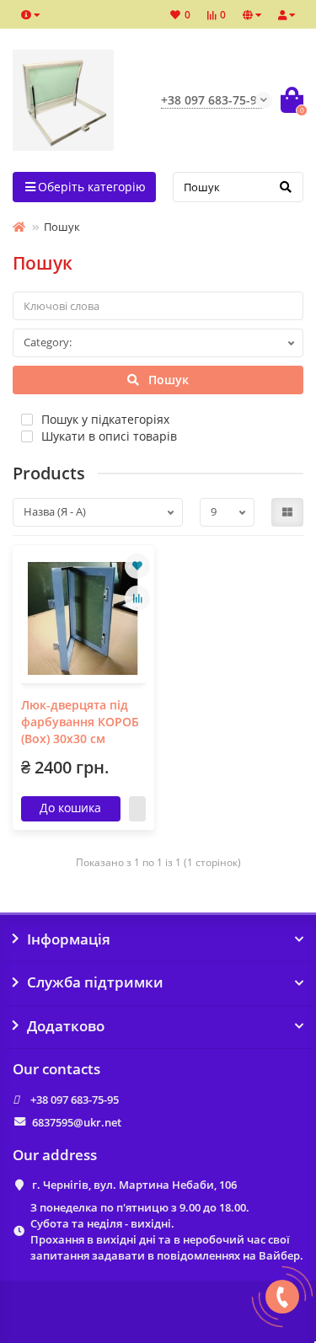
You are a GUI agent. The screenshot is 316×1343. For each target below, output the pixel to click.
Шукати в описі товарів (109, 436)
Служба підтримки (95, 982)
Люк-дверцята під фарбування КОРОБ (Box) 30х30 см (80, 721)
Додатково (65, 1026)
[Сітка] (287, 512)
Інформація (68, 939)
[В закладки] (137, 566)
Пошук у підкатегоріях (105, 419)
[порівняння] (137, 598)
